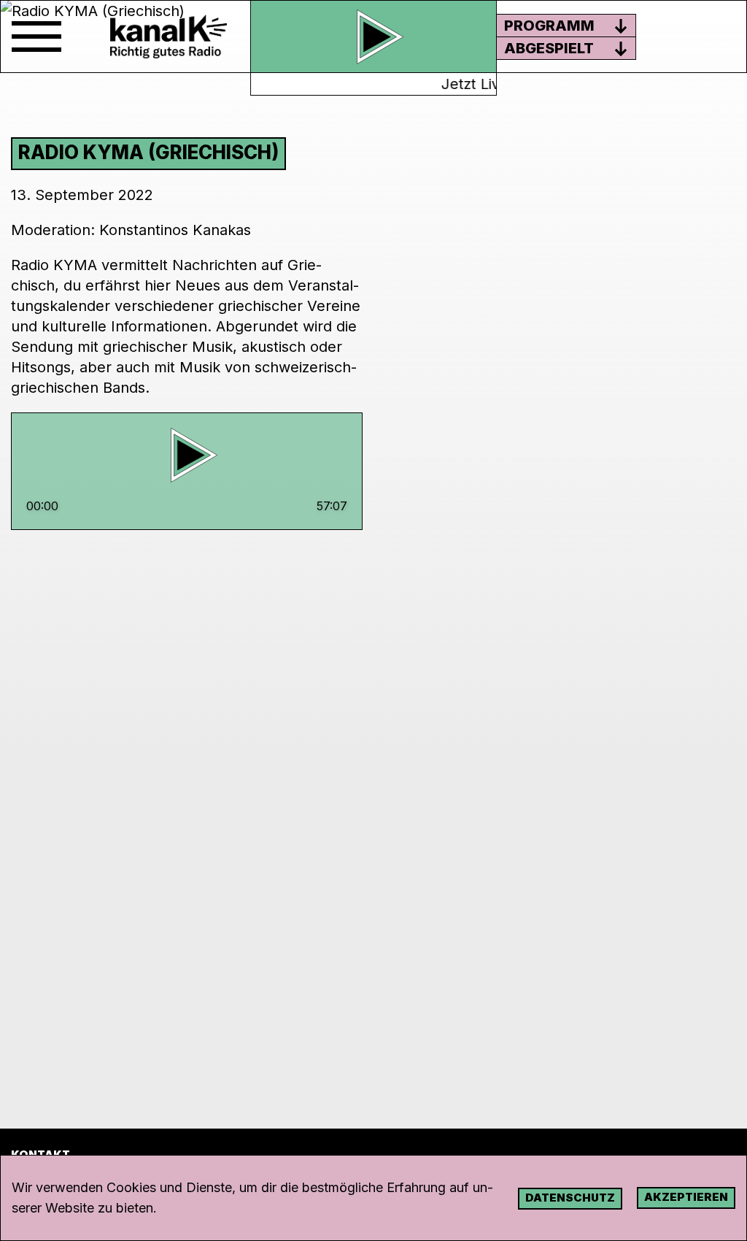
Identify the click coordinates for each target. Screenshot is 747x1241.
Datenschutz (570, 1197)
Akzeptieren (686, 1197)
